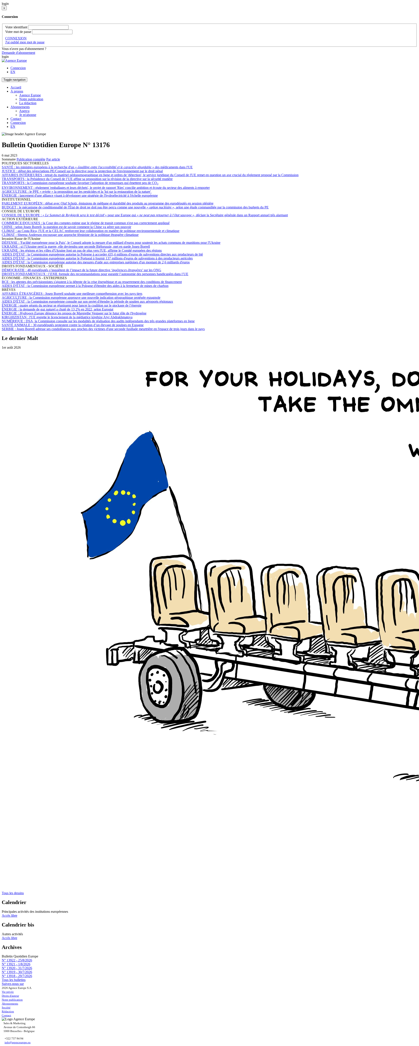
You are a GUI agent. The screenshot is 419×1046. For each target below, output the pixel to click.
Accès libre (9, 915)
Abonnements (10, 1003)
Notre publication (31, 99)
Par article (53, 159)
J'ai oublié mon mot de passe (25, 42)
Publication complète (31, 159)
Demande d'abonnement (18, 53)
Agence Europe (30, 95)
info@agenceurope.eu (18, 1042)
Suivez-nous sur (13, 984)
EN (12, 72)
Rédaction (8, 1011)
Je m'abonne (27, 115)
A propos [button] (16, 91)
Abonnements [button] (20, 107)
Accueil (15, 87)
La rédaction (27, 103)
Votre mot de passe (18, 32)
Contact (15, 119)
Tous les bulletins (14, 980)
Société (6, 1007)
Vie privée (8, 991)
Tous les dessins (13, 893)
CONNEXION (16, 38)
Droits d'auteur (10, 995)
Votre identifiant (16, 27)
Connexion (18, 68)
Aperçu (24, 111)
